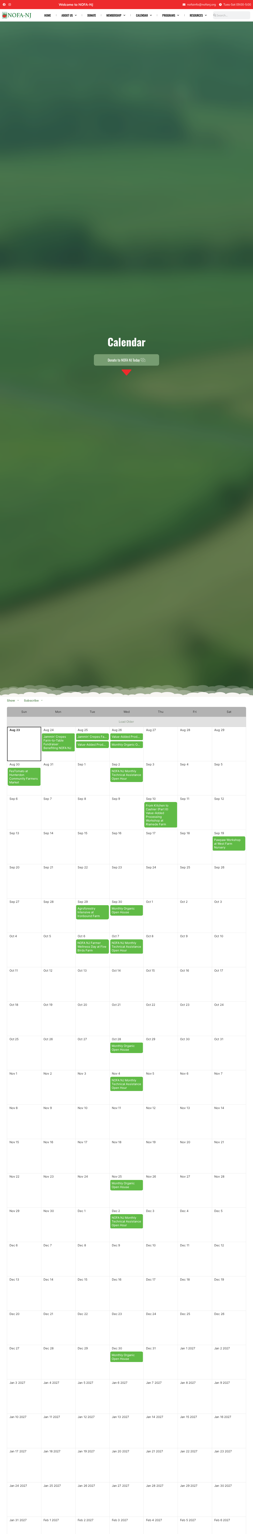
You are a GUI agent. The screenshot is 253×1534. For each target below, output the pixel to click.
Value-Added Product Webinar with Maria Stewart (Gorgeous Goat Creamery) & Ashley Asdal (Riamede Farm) (93, 744)
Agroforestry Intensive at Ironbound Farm (88, 912)
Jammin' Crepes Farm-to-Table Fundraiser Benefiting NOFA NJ (57, 742)
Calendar (142, 15)
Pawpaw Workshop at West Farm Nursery (227, 843)
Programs (168, 15)
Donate (91, 15)
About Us (67, 15)
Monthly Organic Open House (127, 744)
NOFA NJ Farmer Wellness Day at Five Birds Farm (91, 946)
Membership (113, 15)
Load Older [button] (126, 722)
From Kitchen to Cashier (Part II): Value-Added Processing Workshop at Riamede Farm (157, 815)
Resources (196, 15)
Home (47, 15)
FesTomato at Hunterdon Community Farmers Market (23, 776)
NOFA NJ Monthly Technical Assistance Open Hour (126, 774)
